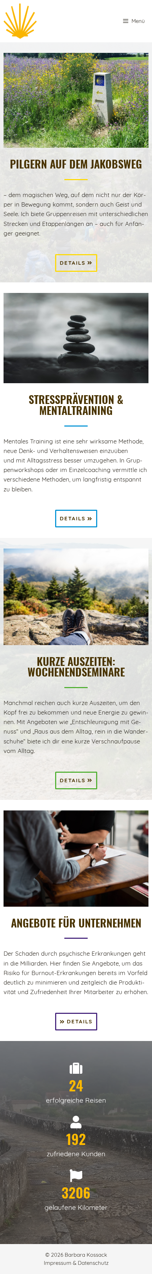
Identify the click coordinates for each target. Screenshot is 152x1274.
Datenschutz (93, 1263)
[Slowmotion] (20, 21)
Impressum (58, 1263)
